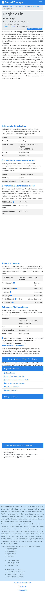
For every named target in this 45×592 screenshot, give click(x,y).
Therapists (10, 556)
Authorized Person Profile (14, 376)
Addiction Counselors (14, 569)
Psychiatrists (11, 554)
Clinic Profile (10, 373)
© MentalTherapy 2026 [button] (22, 582)
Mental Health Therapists (16, 572)
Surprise (36, 6)
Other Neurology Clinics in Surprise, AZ (18, 445)
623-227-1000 (9, 26)
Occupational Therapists (15, 577)
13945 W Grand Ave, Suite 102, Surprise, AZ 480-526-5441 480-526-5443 (20, 453)
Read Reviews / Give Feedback (22, 359)
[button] (13, 202)
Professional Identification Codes (17, 380)
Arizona (27, 6)
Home (5, 6)
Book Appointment (12, 387)
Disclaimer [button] (22, 586)
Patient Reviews (11, 390)
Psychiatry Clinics (13, 565)
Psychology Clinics (13, 560)
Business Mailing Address (15, 383)
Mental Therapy (13, 2)
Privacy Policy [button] (23, 590)
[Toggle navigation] (40, 2)
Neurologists (11, 551)
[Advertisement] (22, 101)
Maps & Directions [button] (35, 29)
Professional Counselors (15, 574)
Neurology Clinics (16, 6)
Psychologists (12, 549)
